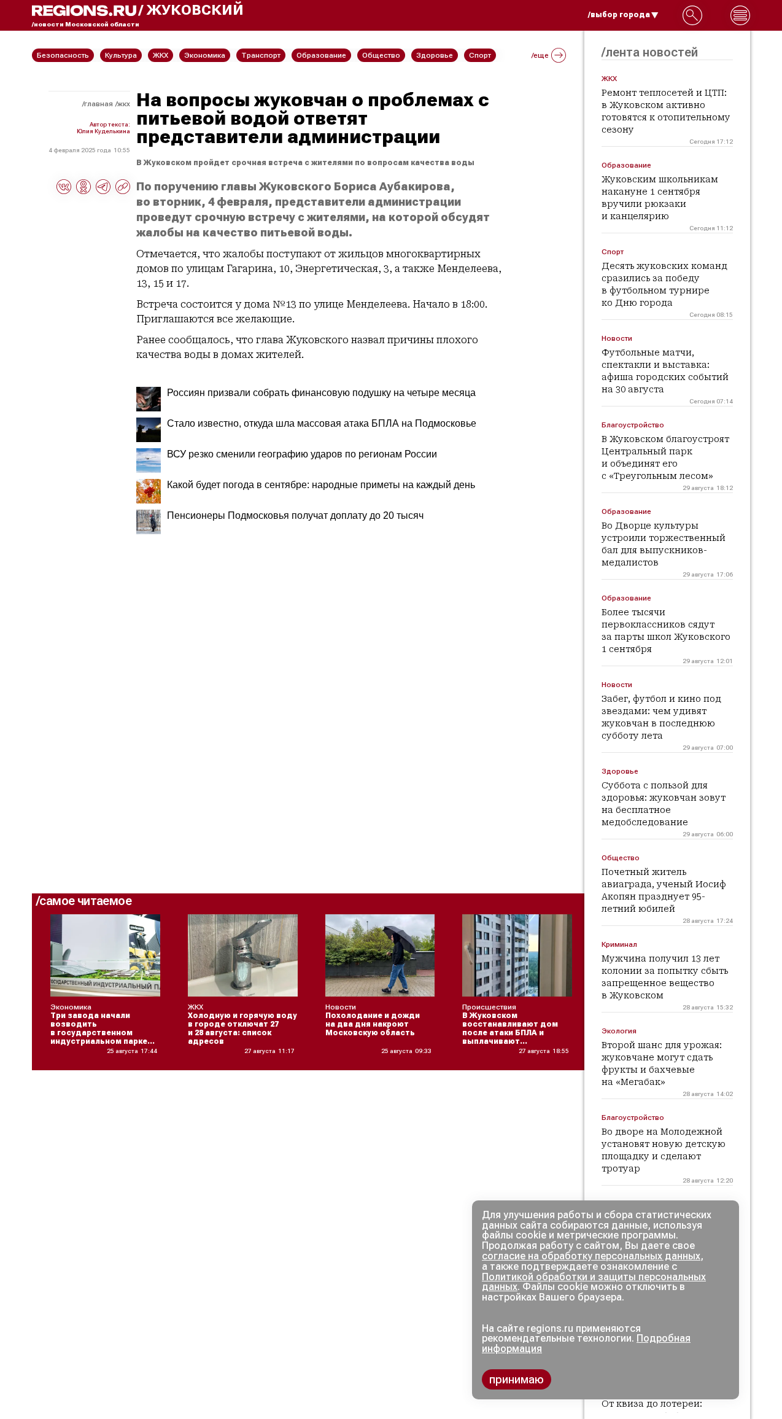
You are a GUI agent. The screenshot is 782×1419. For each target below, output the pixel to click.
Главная (98, 103)
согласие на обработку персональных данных (591, 1256)
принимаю (516, 1379)
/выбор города (619, 14)
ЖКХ (123, 103)
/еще (540, 55)
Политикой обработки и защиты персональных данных (594, 1282)
